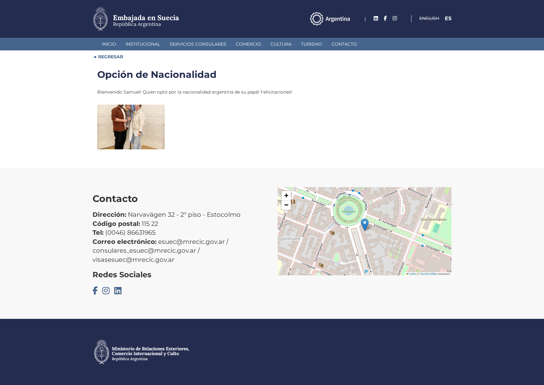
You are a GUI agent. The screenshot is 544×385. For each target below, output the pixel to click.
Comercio (248, 44)
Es (448, 18)
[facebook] (385, 18)
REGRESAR (110, 57)
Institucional (143, 44)
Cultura (281, 44)
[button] (365, 224)
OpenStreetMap (428, 273)
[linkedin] (376, 18)
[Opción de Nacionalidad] (131, 127)
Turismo (311, 44)
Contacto (344, 44)
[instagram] (395, 18)
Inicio (109, 44)
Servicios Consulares (198, 44)
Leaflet (412, 273)
